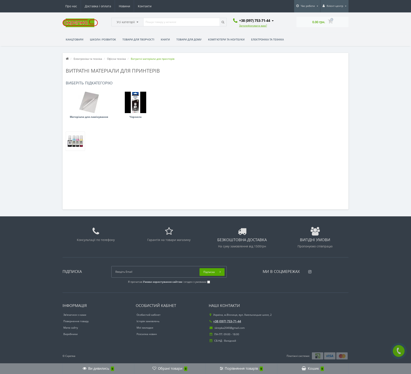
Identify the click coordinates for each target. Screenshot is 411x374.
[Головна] (67, 59)
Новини (124, 6)
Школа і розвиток (103, 39)
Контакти (145, 6)
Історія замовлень (148, 321)
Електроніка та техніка (267, 39)
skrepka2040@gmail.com (229, 328)
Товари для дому (189, 39)
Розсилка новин (147, 334)
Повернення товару (76, 321)
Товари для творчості (138, 39)
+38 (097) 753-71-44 (227, 321)
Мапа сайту (70, 327)
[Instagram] (308, 270)
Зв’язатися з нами (74, 315)
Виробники (70, 334)
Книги (165, 39)
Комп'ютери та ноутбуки (226, 39)
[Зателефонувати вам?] (399, 351)
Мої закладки (145, 327)
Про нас (71, 6)
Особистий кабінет (149, 315)
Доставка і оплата (98, 6)
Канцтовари (74, 39)
